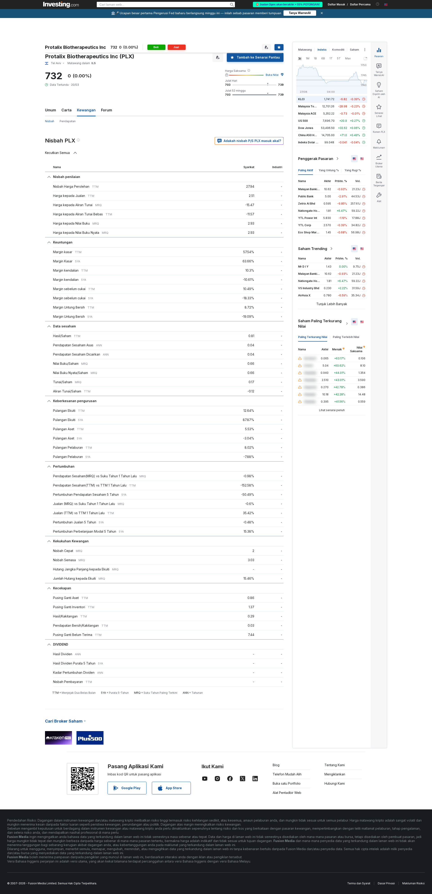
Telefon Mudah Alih (287, 774)
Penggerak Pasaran (315, 158)
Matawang (305, 49)
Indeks (321, 49)
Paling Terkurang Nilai (312, 337)
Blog (276, 765)
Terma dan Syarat (358, 883)
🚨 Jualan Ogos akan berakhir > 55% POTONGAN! (288, 4)
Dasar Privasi (386, 883)
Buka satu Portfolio (287, 783)
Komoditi (338, 49)
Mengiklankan (334, 774)
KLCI (301, 99)
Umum (50, 110)
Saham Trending (312, 248)
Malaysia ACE (307, 113)
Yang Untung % (329, 170)
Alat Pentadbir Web (287, 793)
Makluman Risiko (413, 883)
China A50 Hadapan (311, 135)
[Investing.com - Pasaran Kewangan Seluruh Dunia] (61, 4)
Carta (66, 110)
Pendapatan (68, 121)
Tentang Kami (334, 765)
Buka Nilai (272, 75)
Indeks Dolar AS (309, 142)
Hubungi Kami (334, 783)
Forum (106, 110)
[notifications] (377, 4)
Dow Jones (305, 128)
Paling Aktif (305, 170)
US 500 (303, 120)
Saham (354, 49)
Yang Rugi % (352, 170)
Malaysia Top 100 (309, 106)
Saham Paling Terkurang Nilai (320, 324)
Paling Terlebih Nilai (346, 337)
